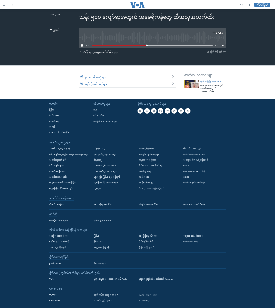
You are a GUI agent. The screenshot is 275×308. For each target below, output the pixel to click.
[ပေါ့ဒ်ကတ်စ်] (181, 111)
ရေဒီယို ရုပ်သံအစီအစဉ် (59, 241)
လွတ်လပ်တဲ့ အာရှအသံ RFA (106, 295)
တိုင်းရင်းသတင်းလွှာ (192, 148)
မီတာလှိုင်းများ (100, 263)
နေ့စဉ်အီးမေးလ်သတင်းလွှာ (105, 121)
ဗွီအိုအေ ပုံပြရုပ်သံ (146, 247)
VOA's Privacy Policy (148, 295)
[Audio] (241, 5)
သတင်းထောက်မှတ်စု (58, 177)
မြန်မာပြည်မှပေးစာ (146, 148)
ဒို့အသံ (186, 177)
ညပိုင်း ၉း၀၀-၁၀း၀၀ (102, 220)
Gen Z (186, 165)
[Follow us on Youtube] (154, 111)
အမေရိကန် (54, 121)
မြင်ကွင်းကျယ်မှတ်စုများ (149, 154)
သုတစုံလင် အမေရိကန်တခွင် (195, 160)
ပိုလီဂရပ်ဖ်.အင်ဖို (146, 241)
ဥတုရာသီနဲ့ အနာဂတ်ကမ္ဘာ (105, 154)
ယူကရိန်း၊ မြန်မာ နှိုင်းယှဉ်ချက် (107, 177)
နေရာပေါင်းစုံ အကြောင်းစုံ (194, 171)
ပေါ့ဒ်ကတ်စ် (98, 115)
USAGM (53, 295)
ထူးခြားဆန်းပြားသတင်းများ (106, 182)
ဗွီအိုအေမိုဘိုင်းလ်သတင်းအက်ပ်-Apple (110, 279)
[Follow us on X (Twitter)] (147, 111)
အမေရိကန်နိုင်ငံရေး (57, 171)
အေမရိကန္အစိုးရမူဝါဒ (103, 300)
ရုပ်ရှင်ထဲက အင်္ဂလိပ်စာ (148, 204)
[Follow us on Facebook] (140, 111)
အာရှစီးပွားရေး (145, 171)
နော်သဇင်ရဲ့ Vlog (190, 241)
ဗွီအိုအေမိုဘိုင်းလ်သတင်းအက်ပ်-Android (156, 279)
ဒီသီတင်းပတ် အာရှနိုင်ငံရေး (150, 165)
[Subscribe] (187, 111)
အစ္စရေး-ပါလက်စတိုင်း (59, 132)
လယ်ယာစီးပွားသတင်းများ (105, 171)
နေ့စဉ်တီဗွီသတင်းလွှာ (58, 236)
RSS (95, 110)
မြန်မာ (51, 110)
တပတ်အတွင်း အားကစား (105, 165)
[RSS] (174, 111)
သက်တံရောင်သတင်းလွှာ (194, 182)
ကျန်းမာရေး (144, 177)
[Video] (250, 5)
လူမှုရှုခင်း (98, 188)
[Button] (54, 30)
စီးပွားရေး (98, 160)
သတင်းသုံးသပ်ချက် (58, 160)
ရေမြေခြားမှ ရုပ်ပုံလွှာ (148, 236)
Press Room (54, 300)
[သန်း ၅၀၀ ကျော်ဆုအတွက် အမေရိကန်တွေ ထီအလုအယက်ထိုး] (191, 84)
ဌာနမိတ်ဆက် (55, 263)
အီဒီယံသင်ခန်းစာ (56, 204)
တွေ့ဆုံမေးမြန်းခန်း (102, 247)
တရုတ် (52, 127)
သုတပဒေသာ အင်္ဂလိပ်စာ (194, 204)
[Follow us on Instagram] (160, 111)
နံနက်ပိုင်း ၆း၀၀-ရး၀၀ (58, 220)
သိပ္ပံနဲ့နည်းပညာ (100, 148)
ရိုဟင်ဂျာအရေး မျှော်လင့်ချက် (151, 188)
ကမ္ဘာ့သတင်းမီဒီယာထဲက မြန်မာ (62, 182)
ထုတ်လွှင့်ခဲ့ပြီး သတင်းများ (211, 82)
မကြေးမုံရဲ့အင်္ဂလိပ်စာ (103, 204)
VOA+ (52, 279)
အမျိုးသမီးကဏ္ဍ (146, 182)
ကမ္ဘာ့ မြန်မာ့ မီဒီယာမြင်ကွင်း (61, 188)
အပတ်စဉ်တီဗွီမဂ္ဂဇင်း (58, 247)
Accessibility (144, 300)
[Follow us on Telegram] (167, 111)
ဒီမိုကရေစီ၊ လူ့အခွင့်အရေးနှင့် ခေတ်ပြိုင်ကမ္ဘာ (68, 154)
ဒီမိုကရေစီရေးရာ (56, 165)
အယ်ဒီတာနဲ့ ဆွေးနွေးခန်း (60, 148)
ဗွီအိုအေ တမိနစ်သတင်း (193, 236)
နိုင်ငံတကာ (54, 115)
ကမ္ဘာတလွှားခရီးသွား (148, 160)
